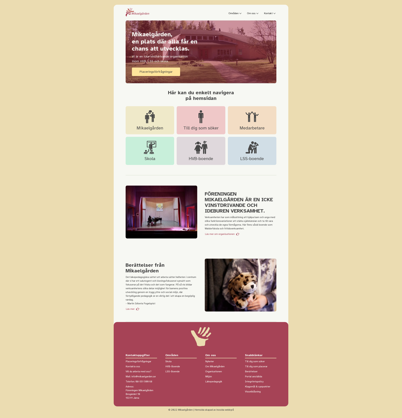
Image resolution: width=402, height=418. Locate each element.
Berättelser (251, 371)
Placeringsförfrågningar (156, 72)
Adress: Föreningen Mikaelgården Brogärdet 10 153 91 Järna (139, 392)
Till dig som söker (255, 361)
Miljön (208, 376)
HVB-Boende (172, 366)
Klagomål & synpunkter (257, 386)
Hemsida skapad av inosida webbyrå (214, 409)
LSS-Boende (172, 371)
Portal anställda (253, 376)
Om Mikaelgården (215, 366)
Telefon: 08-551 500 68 (139, 381)
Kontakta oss (133, 366)
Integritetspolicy (254, 381)
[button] (236, 13)
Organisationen (213, 371)
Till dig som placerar (256, 366)
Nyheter (209, 361)
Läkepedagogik (213, 381)
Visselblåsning (253, 391)
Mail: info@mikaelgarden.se (141, 376)
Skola (168, 361)
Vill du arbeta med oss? (138, 371)
